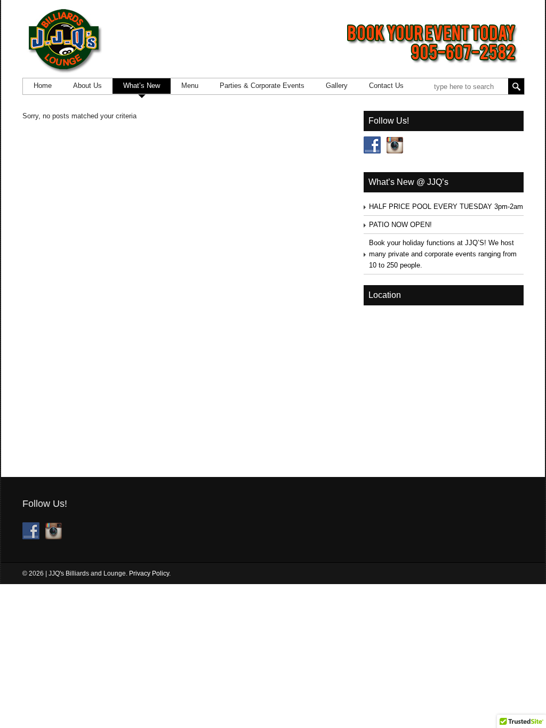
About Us (87, 86)
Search (516, 86)
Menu (189, 86)
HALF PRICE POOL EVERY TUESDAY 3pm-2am (446, 207)
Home (43, 86)
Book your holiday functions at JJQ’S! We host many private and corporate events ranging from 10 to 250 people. (443, 254)
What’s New (141, 86)
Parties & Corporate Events (262, 86)
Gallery (337, 86)
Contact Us (386, 86)
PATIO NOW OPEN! (400, 225)
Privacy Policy (149, 573)
